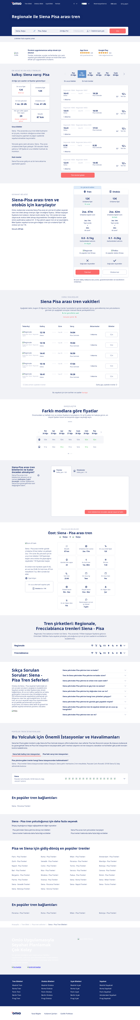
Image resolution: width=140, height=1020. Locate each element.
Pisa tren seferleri (39, 924)
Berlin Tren (16, 995)
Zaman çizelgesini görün (21, 120)
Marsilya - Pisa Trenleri (108, 861)
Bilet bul (21, 93)
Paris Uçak (75, 992)
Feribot (57, 4)
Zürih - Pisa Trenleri (19, 861)
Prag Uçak (75, 998)
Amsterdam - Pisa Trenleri (109, 857)
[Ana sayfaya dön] (18, 3)
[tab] (70, 81)
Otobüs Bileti (38, 4)
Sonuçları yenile (68, 317)
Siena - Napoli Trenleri (78, 884)
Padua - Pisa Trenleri (78, 875)
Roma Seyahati (106, 988)
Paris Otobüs (46, 992)
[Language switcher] (86, 3)
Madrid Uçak (76, 985)
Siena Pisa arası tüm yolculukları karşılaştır (87, 830)
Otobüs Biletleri (47, 981)
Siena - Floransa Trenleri (21, 806)
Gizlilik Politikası (66, 1013)
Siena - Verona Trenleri (49, 889)
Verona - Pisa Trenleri (78, 870)
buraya (85, 392)
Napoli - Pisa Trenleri (20, 866)
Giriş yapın (124, 4)
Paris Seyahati (105, 992)
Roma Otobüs (46, 988)
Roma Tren (16, 988)
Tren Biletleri (17, 981)
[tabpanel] (90, 496)
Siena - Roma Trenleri (78, 880)
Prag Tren (16, 998)
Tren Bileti (28, 4)
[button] (65, 30)
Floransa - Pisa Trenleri (79, 861)
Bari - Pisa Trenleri (19, 870)
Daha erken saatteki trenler (35, 385)
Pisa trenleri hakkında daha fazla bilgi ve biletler (89, 833)
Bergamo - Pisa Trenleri (21, 875)
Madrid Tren (17, 985)
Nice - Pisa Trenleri (48, 870)
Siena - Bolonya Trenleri (21, 889)
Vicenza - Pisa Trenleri (49, 880)
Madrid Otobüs (47, 985)
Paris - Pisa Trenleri (19, 857)
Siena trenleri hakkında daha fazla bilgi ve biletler (32, 833)
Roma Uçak (75, 988)
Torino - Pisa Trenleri (78, 866)
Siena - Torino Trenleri (107, 884)
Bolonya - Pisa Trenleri (107, 866)
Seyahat (103, 981)
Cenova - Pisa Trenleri (107, 870)
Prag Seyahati (105, 998)
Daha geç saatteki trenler (106, 385)
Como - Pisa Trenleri (48, 866)
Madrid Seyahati (106, 985)
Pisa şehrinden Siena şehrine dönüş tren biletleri (31, 830)
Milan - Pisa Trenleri (77, 857)
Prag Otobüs (46, 998)
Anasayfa (15, 924)
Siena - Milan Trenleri (107, 880)
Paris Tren (16, 992)
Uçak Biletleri (76, 981)
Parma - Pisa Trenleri (20, 880)
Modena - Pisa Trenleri (49, 875)
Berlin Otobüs (47, 995)
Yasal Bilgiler (36, 1013)
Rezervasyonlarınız (100, 4)
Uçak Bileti (49, 4)
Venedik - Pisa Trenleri (49, 861)
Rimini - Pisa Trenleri (107, 875)
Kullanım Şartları (50, 1013)
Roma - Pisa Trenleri (48, 857)
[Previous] (38, 432)
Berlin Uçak (75, 995)
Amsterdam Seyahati (108, 995)
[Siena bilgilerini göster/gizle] (124, 778)
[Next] (124, 74)
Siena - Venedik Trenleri (21, 884)
